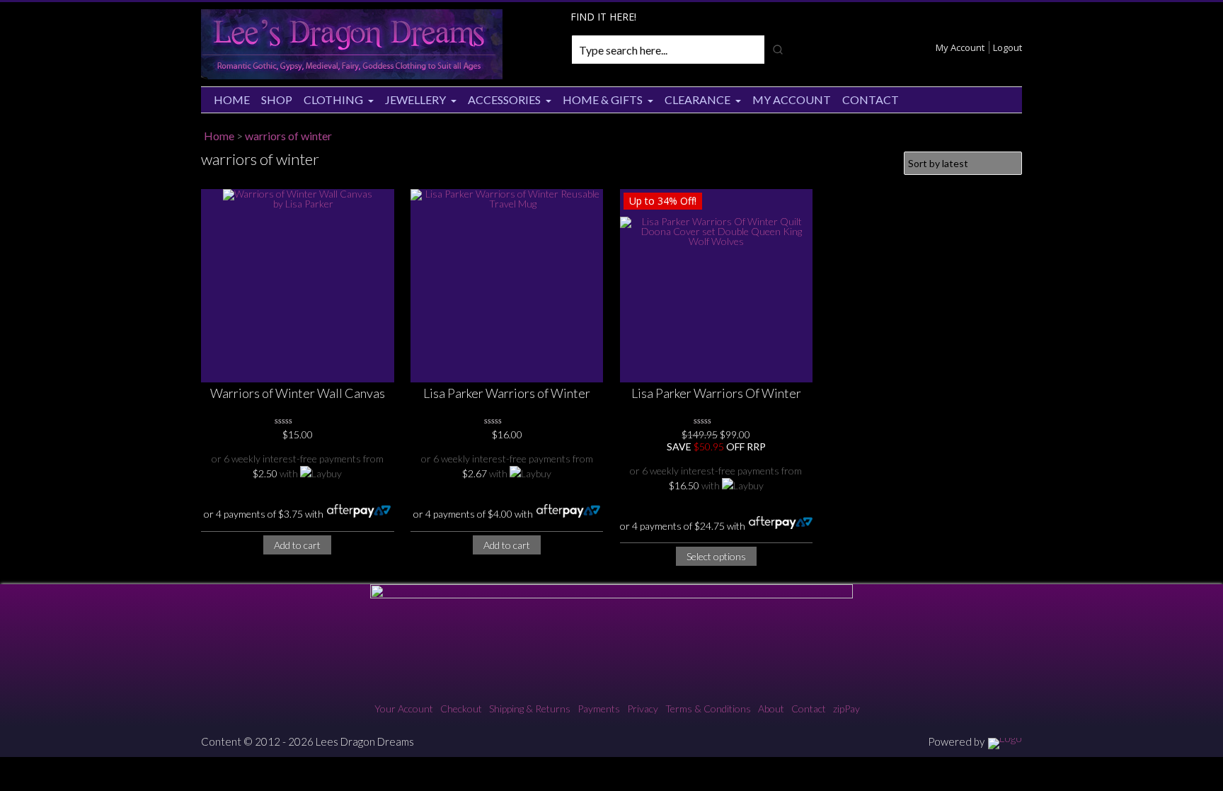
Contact (870, 99)
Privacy (642, 708)
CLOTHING (333, 99)
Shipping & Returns (529, 708)
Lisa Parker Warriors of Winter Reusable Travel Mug (506, 394)
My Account (960, 47)
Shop (276, 99)
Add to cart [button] (297, 545)
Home (232, 99)
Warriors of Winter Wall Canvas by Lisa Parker (297, 394)
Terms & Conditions (708, 708)
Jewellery (415, 99)
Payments (599, 708)
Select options (716, 556)
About (771, 708)
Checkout (461, 708)
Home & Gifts (603, 99)
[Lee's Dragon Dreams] (352, 75)
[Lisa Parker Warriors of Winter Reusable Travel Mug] (507, 285)
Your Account (403, 708)
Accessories (504, 99)
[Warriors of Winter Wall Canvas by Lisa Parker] (297, 285)
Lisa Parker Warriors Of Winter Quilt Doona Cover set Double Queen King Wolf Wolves (716, 394)
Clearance (697, 99)
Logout (1007, 47)
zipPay (846, 708)
